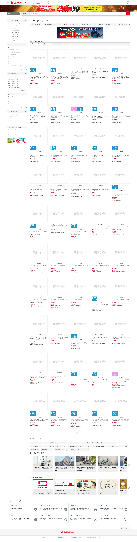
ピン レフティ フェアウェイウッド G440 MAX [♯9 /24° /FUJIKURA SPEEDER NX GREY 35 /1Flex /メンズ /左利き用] (120, 77)
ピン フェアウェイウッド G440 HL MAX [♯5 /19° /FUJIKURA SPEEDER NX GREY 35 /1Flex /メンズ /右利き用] (59, 189)
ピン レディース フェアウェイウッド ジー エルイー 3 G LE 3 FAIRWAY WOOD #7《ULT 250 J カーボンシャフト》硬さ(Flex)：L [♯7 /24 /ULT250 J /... (59, 226)
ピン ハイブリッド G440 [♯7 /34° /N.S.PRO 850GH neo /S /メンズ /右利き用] (59, 338)
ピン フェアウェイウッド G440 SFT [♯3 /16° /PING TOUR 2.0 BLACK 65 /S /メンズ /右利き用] (39, 189)
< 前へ (67, 433)
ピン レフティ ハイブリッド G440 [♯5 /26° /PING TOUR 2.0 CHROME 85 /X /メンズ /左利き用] (80, 381)
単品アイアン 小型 (60, 446)
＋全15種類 (59, 112)
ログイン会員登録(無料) (36, 2)
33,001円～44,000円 (13, 81)
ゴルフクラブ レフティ (36, 24)
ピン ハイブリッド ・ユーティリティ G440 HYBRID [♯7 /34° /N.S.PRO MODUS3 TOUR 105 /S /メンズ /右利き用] (39, 338)
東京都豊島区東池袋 (50, 2)
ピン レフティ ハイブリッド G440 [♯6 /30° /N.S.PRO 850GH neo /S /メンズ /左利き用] (120, 420)
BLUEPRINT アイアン (47, 449)
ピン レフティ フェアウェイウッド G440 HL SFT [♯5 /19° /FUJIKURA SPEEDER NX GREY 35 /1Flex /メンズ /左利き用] (80, 233)
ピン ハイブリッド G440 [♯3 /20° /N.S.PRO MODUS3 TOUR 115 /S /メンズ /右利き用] (100, 266)
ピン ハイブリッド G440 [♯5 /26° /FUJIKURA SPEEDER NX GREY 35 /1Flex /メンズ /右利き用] (79, 267)
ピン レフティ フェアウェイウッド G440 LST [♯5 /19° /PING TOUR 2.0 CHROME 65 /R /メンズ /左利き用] (59, 155)
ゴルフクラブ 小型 (49, 24)
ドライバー (14, 28)
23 (88, 433)
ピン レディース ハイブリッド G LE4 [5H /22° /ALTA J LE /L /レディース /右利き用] (121, 380)
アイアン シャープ (49, 446)
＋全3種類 (80, 185)
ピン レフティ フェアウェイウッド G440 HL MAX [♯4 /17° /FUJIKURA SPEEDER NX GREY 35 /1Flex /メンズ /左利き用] (100, 116)
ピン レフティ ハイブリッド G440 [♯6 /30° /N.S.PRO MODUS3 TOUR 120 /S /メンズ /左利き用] (100, 381)
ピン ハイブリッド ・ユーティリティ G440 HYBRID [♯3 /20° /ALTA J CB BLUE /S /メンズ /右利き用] (100, 228)
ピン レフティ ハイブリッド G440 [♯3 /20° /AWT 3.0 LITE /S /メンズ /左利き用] (59, 420)
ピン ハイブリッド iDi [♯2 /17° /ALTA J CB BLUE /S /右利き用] (121, 338)
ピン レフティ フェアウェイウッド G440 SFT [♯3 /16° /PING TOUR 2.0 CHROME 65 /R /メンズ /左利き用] (121, 155)
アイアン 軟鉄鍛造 (123, 446)
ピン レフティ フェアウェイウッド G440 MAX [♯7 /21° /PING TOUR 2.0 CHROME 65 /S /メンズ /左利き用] (59, 116)
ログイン (38, 16)
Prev (30, 464)
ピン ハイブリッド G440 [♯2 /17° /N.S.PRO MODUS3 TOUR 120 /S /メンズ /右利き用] (120, 266)
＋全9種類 (80, 151)
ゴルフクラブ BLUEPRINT (74, 446)
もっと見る (125, 453)
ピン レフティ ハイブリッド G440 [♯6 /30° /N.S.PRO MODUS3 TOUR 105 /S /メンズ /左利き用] (79, 421)
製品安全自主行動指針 (91, 537)
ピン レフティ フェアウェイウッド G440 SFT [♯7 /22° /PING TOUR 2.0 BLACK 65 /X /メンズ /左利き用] (39, 155)
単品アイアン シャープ (82, 449)
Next (129, 464)
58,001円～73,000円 (13, 85)
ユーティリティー (16, 32)
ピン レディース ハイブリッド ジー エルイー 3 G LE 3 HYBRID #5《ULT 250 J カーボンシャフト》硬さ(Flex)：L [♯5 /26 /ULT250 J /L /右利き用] (100, 336)
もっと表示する (24, 69)
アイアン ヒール (87, 446)
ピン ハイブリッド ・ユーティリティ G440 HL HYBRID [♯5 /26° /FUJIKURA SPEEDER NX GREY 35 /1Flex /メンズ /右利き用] (39, 301)
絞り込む (48, 44)
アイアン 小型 (85, 24)
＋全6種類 (80, 68)
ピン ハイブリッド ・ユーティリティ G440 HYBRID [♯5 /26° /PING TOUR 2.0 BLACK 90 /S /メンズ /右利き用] (39, 267)
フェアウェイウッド (16, 30)
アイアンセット (15, 34)
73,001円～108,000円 (14, 87)
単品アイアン (15, 36)
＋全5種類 (59, 73)
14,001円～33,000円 (13, 79)
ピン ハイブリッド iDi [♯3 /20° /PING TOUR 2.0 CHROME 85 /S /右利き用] (59, 300)
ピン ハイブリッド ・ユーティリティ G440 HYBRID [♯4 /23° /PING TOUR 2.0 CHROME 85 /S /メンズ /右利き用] (120, 228)
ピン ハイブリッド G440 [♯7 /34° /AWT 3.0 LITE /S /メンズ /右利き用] (80, 300)
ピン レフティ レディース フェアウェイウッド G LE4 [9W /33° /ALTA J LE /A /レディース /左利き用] (80, 116)
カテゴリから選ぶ (14, 13)
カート (128, 3)
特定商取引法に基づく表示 (76, 537)
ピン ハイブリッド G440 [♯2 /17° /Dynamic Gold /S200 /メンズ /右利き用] (59, 266)
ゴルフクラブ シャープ (36, 446)
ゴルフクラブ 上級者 (73, 24)
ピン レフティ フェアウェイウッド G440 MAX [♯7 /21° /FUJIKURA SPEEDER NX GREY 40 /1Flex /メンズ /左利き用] (59, 77)
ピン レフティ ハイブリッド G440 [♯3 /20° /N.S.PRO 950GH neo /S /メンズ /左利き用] (79, 343)
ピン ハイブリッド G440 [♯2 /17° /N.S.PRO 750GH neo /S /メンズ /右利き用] (120, 300)
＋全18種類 (100, 224)
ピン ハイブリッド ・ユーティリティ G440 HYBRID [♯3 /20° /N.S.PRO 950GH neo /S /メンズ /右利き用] (59, 376)
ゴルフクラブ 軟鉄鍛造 (99, 446)
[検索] (128, 13)
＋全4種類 (39, 73)
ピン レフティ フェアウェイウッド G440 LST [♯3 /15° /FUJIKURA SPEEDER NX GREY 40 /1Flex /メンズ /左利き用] (39, 233)
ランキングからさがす (63, 15)
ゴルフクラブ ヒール (61, 24)
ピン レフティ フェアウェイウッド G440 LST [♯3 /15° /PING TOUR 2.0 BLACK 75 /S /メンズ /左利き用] (100, 155)
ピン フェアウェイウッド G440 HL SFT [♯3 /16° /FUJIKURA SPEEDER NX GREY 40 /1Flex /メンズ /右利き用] (80, 189)
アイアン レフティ (59, 449)
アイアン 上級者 (70, 449)
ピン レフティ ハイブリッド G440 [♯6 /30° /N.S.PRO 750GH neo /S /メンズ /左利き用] (100, 420)
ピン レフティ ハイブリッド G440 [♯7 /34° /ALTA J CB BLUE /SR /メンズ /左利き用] (100, 305)
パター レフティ (111, 446)
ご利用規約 (44, 537)
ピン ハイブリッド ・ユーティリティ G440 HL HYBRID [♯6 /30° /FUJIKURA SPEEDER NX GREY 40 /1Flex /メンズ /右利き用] (39, 376)
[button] (125, 24)
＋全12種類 (38, 263)
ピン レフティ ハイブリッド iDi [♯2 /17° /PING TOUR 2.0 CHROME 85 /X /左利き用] (39, 420)
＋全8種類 (80, 112)
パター (13, 40)
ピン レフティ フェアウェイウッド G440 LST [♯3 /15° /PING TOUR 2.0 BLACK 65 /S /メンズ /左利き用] (39, 77)
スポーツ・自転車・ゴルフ (15, 23)
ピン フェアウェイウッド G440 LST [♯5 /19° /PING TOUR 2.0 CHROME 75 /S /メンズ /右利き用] (80, 72)
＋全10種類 (38, 112)
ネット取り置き (86, 15)
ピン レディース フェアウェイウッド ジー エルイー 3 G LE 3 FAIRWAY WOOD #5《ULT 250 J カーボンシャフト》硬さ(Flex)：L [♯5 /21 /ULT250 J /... (100, 70)
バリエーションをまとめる (72, 44)
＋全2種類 (39, 229)
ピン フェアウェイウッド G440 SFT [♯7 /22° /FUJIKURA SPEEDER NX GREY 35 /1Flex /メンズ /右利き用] (100, 189)
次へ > (93, 433)
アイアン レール (34, 449)
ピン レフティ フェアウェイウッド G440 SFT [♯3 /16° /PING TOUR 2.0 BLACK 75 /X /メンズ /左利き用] (121, 116)
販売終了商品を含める (59, 44)
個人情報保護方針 (60, 537)
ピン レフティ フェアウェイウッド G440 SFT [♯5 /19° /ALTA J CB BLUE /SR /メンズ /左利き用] (80, 155)
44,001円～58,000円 (13, 83)
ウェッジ (14, 38)
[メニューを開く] (8, 2)
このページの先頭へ (124, 528)
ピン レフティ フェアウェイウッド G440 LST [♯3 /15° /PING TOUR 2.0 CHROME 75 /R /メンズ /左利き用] (121, 194)
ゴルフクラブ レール (110, 24)
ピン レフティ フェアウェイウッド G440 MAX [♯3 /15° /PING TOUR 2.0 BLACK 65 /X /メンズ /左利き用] (38, 116)
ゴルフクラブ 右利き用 (97, 24)
